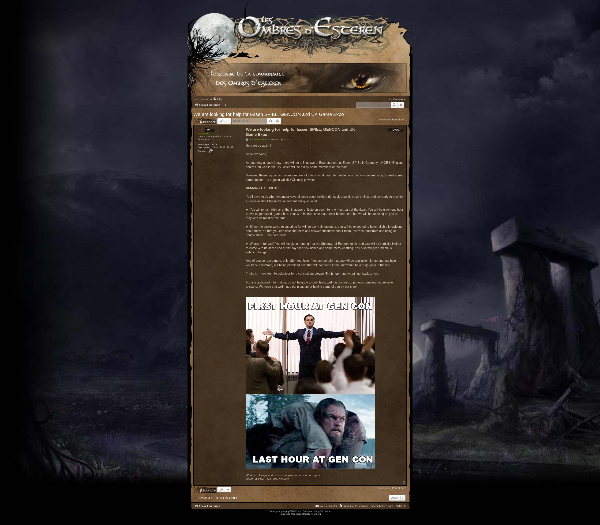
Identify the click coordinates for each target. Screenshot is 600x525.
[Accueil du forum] (300, 29)
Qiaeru (317, 514)
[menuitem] (217, 99)
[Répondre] (204, 121)
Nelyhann (203, 133)
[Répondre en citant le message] (394, 130)
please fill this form (328, 273)
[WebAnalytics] (9, 518)
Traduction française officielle (295, 514)
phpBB (289, 511)
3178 (214, 144)
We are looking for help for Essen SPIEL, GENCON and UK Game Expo (268, 114)
